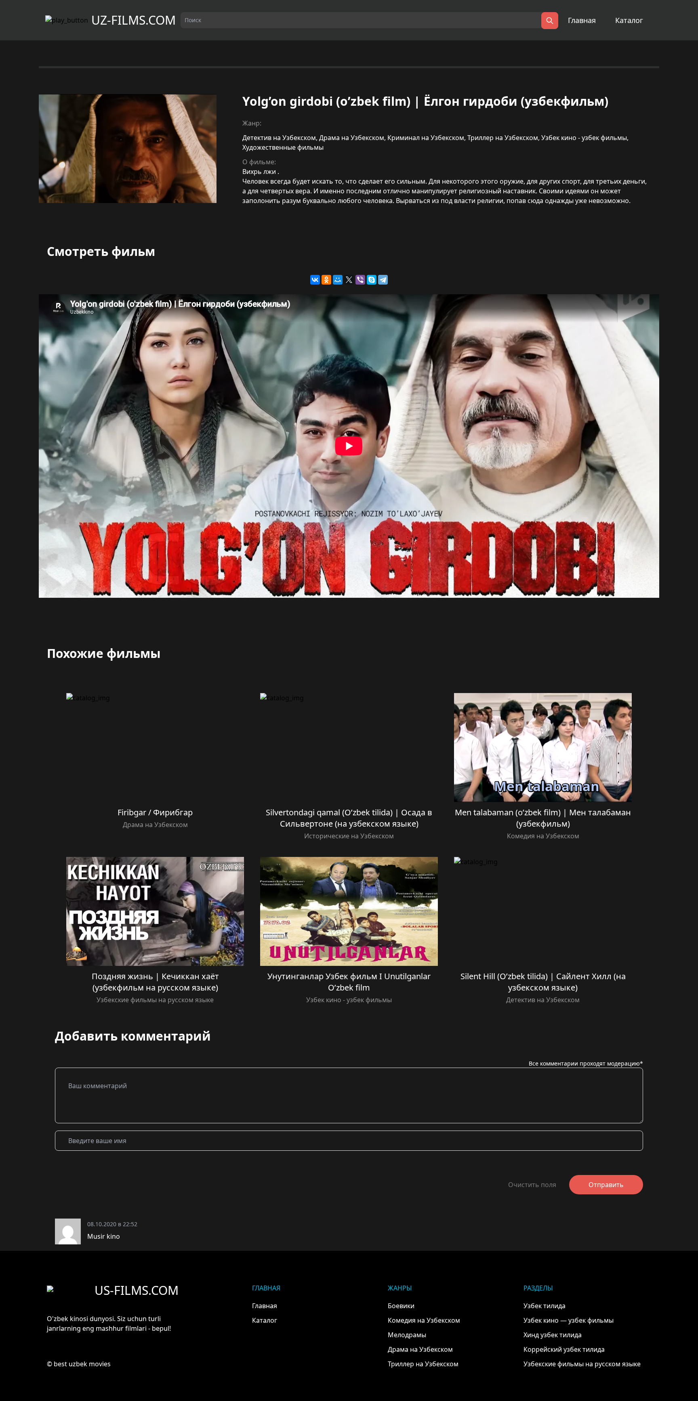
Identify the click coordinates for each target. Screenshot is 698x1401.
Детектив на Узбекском (279, 137)
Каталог (629, 20)
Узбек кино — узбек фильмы (569, 1320)
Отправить (606, 1184)
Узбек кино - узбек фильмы (584, 137)
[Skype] (371, 280)
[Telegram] (383, 280)
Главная (582, 20)
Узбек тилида (545, 1305)
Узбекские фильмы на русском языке (155, 999)
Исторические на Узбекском (349, 835)
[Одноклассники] (326, 280)
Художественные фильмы (283, 147)
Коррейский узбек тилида (564, 1349)
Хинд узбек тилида (553, 1334)
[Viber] (360, 280)
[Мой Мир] (338, 280)
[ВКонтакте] (315, 280)
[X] (349, 280)
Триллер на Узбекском (502, 137)
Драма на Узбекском (351, 137)
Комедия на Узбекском (543, 835)
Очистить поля (532, 1184)
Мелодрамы (407, 1334)
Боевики (401, 1305)
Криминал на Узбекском (425, 137)
